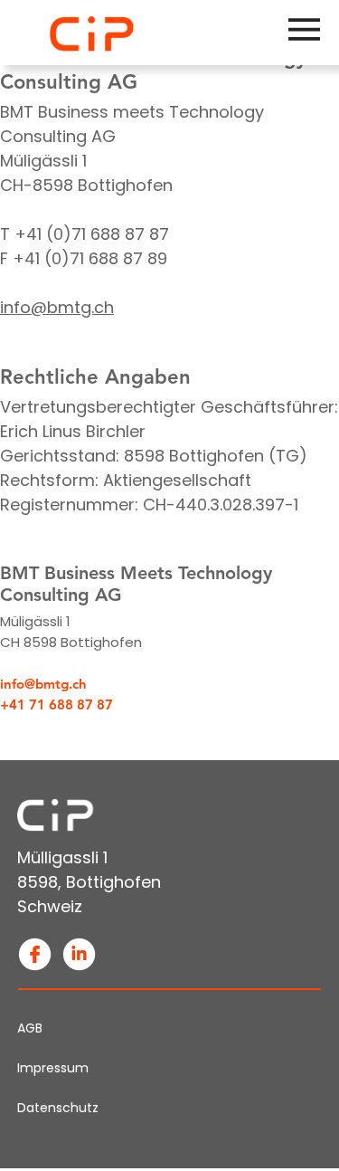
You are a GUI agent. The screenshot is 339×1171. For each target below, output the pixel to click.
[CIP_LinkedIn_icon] (79, 954)
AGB (29, 1028)
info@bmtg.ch (57, 307)
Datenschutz (58, 1108)
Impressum (53, 1068)
